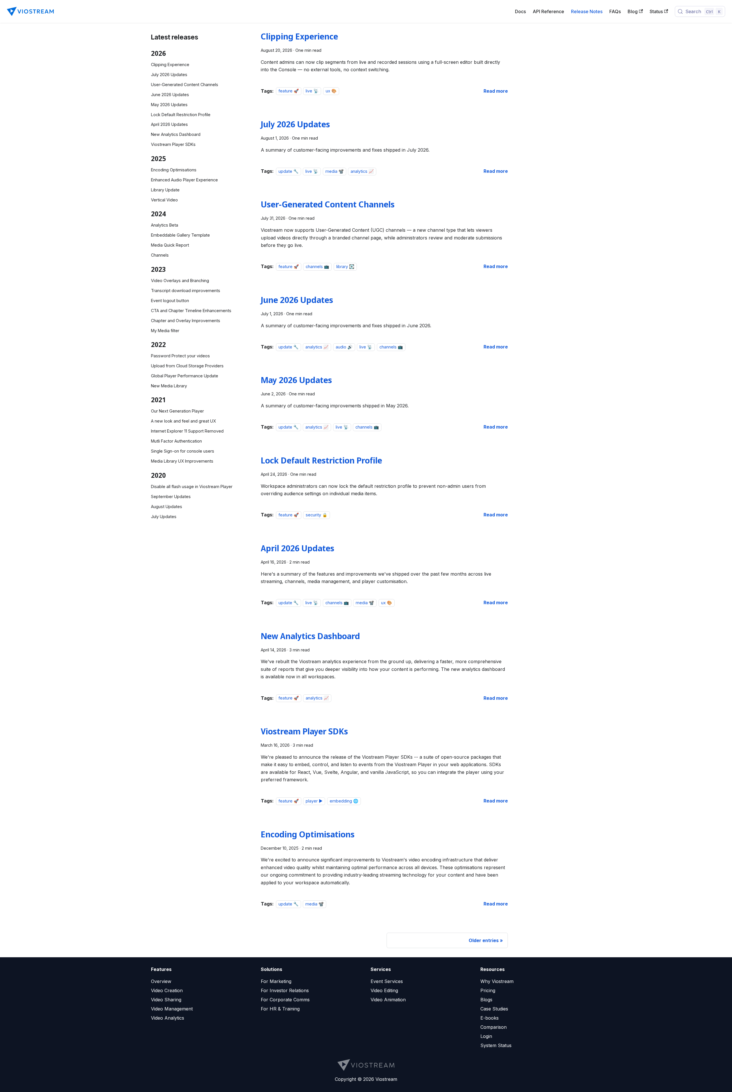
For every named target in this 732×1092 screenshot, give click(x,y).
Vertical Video (164, 199)
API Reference (548, 11)
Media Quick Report (170, 245)
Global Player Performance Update (184, 375)
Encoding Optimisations (173, 169)
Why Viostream (497, 981)
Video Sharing (166, 999)
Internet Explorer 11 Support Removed (187, 431)
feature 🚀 (289, 91)
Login (486, 1036)
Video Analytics (167, 1018)
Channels (160, 255)
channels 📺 (317, 266)
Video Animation (388, 999)
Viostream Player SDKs (173, 144)
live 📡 (312, 91)
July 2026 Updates (169, 74)
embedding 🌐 (344, 800)
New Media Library (169, 385)
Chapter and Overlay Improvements (185, 320)
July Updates (163, 516)
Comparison (493, 1027)
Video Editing (384, 990)
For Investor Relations (285, 990)
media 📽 (334, 171)
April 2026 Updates (169, 124)
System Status (496, 1045)
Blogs (486, 999)
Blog (633, 11)
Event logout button (170, 300)
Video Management (172, 1009)
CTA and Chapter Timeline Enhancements (191, 310)
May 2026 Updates (169, 104)
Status (656, 11)
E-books (489, 1018)
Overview (161, 981)
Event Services (387, 981)
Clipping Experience (170, 64)
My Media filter (165, 330)
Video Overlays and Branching (180, 280)
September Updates (171, 496)
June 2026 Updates (170, 94)
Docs (520, 11)
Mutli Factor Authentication (176, 441)
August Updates (166, 506)
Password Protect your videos (180, 355)
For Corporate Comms (285, 999)
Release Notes (586, 11)
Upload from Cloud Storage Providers (187, 365)
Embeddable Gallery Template (180, 235)
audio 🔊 (344, 346)
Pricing (487, 990)
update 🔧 (289, 171)
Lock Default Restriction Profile (180, 114)
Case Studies (494, 1009)
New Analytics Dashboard (175, 134)
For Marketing (276, 981)
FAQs (615, 11)
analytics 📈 (362, 171)
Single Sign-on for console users (182, 451)
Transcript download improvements (185, 290)
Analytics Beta (164, 225)
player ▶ (314, 800)
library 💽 (345, 266)
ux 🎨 (331, 91)
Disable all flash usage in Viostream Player (191, 486)
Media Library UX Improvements (182, 461)
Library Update (165, 189)
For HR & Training (280, 1009)
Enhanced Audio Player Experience (184, 179)
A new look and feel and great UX (183, 421)
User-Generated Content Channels (184, 84)
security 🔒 (316, 514)
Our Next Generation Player (177, 411)
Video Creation (167, 990)
